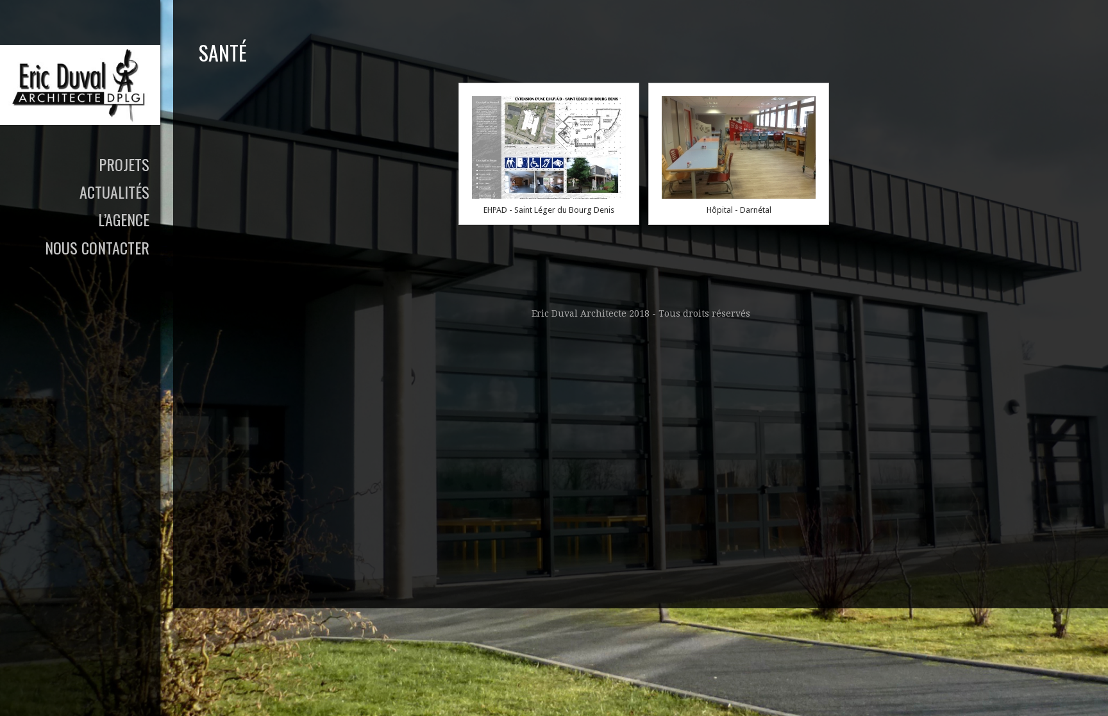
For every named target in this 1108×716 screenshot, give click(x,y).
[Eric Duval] (80, 85)
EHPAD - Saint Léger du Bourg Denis (548, 210)
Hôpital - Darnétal (739, 210)
